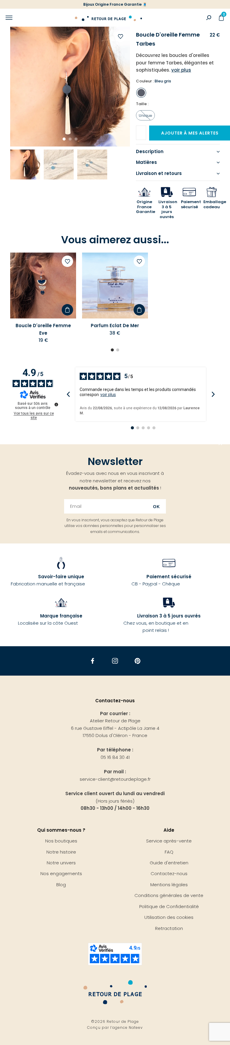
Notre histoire (61, 852)
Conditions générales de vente (168, 895)
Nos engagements (61, 873)
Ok (156, 506)
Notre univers (61, 863)
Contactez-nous (169, 873)
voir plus (108, 394)
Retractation (169, 928)
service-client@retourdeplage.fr (115, 779)
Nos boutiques (61, 841)
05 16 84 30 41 (115, 757)
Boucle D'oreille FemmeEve (43, 329)
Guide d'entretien (169, 863)
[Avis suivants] (213, 394)
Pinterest (137, 661)
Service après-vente (169, 841)
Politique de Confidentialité (169, 906)
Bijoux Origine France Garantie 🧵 (115, 4)
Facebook (92, 661)
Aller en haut (220, 444)
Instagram (115, 661)
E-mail (145, 131)
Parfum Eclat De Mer (115, 325)
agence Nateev (127, 1027)
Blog (61, 884)
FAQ (169, 852)
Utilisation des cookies (168, 917)
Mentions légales (169, 884)
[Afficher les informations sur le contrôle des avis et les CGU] (56, 404)
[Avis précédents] (68, 394)
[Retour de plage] (108, 18)
